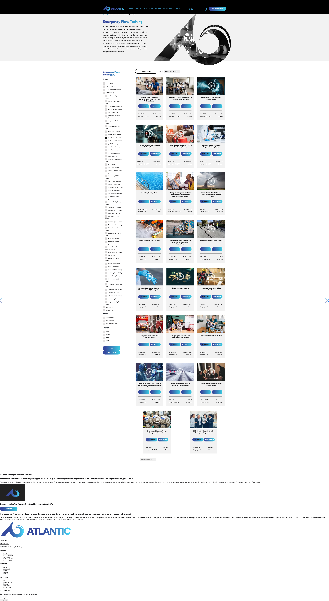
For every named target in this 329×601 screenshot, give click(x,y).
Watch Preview (155, 106)
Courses (130, 9)
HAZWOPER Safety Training (115, 187)
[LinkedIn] (1, 598)
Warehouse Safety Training (115, 289)
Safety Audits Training (113, 266)
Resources (158, 9)
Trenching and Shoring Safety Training (114, 285)
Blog (4, 581)
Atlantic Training (110, 317)
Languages (106, 327)
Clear (111, 348)
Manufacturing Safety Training (112, 229)
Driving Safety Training (114, 131)
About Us (6, 567)
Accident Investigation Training (112, 97)
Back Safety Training (113, 112)
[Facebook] (3, 598)
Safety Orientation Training (115, 270)
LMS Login (6, 585)
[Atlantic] (113, 9)
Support (5, 572)
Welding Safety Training (114, 292)
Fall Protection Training (114, 147)
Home (104, 14)
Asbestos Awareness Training (115, 106)
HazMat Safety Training (114, 184)
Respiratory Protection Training (112, 259)
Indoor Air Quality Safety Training (113, 203)
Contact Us (6, 569)
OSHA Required (8, 559)
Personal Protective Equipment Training (111, 248)
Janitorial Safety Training (114, 207)
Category (106, 79)
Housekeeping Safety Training (112, 198)
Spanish (108, 334)
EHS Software (7, 560)
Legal (5, 570)
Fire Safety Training (113, 150)
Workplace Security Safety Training (113, 303)
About (151, 9)
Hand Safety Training (113, 167)
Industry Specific (110, 86)
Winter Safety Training (113, 299)
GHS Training (111, 164)
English (107, 331)
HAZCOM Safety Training (114, 181)
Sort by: (161, 71)
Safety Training (118, 14)
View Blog (9, 508)
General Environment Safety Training (114, 160)
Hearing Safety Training (114, 190)
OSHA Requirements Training (113, 89)
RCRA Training (111, 255)
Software (138, 9)
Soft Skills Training (110, 307)
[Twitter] (6, 598)
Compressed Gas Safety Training (113, 122)
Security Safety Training (114, 276)
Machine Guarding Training (115, 225)
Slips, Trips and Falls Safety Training (113, 280)
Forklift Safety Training (114, 156)
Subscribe (5, 600)
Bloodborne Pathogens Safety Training (112, 117)
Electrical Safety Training (114, 134)
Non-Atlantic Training (111, 323)
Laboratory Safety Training (115, 210)
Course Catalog (110, 14)
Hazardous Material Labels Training (113, 172)
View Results (111, 352)
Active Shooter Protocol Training (112, 102)
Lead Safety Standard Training (112, 217)
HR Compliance (110, 83)
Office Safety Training (113, 238)
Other (107, 340)
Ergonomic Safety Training (115, 140)
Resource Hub (7, 582)
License (145, 9)
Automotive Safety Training (115, 109)
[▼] (180, 71)
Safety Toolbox (8, 587)
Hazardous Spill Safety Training (112, 177)
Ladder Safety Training (114, 213)
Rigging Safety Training (114, 263)
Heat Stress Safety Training (115, 193)
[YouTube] (8, 598)
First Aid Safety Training (114, 153)
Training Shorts (110, 310)
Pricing (5, 584)
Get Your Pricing (217, 8)
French (107, 337)
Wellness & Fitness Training (115, 296)
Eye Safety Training (113, 144)
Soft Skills (6, 557)
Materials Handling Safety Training (113, 234)
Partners (5, 574)
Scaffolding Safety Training (115, 273)
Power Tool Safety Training (115, 252)
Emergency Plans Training (129, 14)
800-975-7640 (4, 544)
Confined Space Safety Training (112, 127)
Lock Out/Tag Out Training (115, 222)
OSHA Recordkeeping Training (112, 243)
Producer (105, 313)
